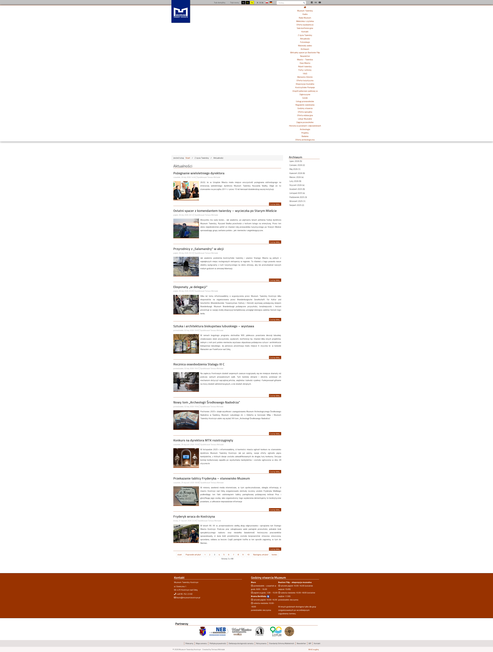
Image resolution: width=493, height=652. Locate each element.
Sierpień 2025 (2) (296, 205)
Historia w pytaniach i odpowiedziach (305, 125)
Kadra (304, 14)
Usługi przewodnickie (305, 101)
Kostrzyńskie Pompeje (305, 87)
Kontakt (305, 31)
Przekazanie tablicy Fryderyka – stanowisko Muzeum (211, 478)
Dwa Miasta (305, 63)
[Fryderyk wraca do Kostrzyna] (186, 533)
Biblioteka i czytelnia (305, 21)
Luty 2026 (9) (295, 181)
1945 (305, 73)
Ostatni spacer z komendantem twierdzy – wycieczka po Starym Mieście (225, 210)
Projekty (305, 132)
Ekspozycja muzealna (305, 83)
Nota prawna (261, 643)
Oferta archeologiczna (305, 139)
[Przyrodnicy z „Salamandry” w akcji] (186, 266)
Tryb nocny (234, 2)
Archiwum (305, 49)
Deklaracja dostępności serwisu (241, 643)
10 (248, 554)
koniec (274, 554)
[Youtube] (320, 2)
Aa (243, 2)
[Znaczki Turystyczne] (289, 631)
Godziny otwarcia (304, 108)
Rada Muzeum (305, 17)
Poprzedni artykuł (193, 554)
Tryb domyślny (219, 2)
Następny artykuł (260, 554)
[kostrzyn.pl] (202, 631)
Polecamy (189, 643)
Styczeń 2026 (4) (296, 185)
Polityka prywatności (218, 643)
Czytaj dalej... (275, 204)
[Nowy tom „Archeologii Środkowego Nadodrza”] (186, 419)
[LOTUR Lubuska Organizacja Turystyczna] (276, 631)
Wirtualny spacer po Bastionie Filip (305, 52)
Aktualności (305, 38)
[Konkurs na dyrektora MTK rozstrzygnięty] (186, 457)
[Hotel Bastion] (241, 631)
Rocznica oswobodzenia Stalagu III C (199, 364)
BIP (310, 643)
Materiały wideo (305, 45)
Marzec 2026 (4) (296, 177)
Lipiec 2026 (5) (295, 161)
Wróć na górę (313, 649)
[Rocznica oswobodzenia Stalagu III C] (186, 381)
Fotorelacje (305, 42)
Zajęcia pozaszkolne (305, 122)
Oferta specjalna (305, 111)
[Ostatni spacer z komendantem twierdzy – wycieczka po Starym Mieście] (186, 228)
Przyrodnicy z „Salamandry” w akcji (198, 248)
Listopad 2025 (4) (297, 193)
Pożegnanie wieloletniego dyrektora (198, 173)
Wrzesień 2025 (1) (297, 201)
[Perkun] (259, 631)
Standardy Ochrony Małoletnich (281, 643)
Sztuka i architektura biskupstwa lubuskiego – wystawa (213, 326)
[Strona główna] (305, 7)
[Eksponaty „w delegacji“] (186, 304)
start (179, 554)
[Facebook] (312, 2)
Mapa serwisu (201, 643)
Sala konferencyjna (305, 28)
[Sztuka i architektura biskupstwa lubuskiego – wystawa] (186, 343)
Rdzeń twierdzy (305, 66)
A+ (263, 2)
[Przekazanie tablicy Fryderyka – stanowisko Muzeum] (186, 495)
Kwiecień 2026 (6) (297, 173)
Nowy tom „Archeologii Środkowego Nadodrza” (206, 402)
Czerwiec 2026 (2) (297, 165)
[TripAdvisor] (316, 2)
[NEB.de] (219, 631)
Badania (305, 136)
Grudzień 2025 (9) (297, 189)
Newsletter (305, 56)
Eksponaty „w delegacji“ (190, 286)
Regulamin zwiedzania (304, 104)
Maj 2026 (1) (294, 169)
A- (258, 2)
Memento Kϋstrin (305, 76)
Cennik (305, 97)
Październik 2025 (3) (298, 197)
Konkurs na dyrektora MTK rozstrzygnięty (203, 440)
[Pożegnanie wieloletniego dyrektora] (186, 190)
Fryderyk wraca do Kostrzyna (194, 516)
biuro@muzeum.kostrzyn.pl (188, 597)
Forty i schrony (304, 69)
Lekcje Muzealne (305, 118)
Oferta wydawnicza (304, 24)
